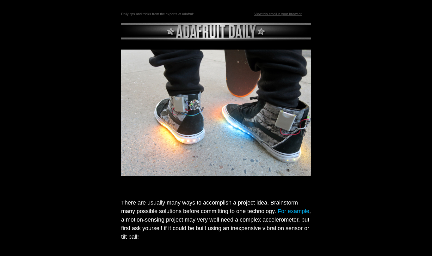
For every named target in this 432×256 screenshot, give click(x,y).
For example (293, 211)
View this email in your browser (278, 14)
